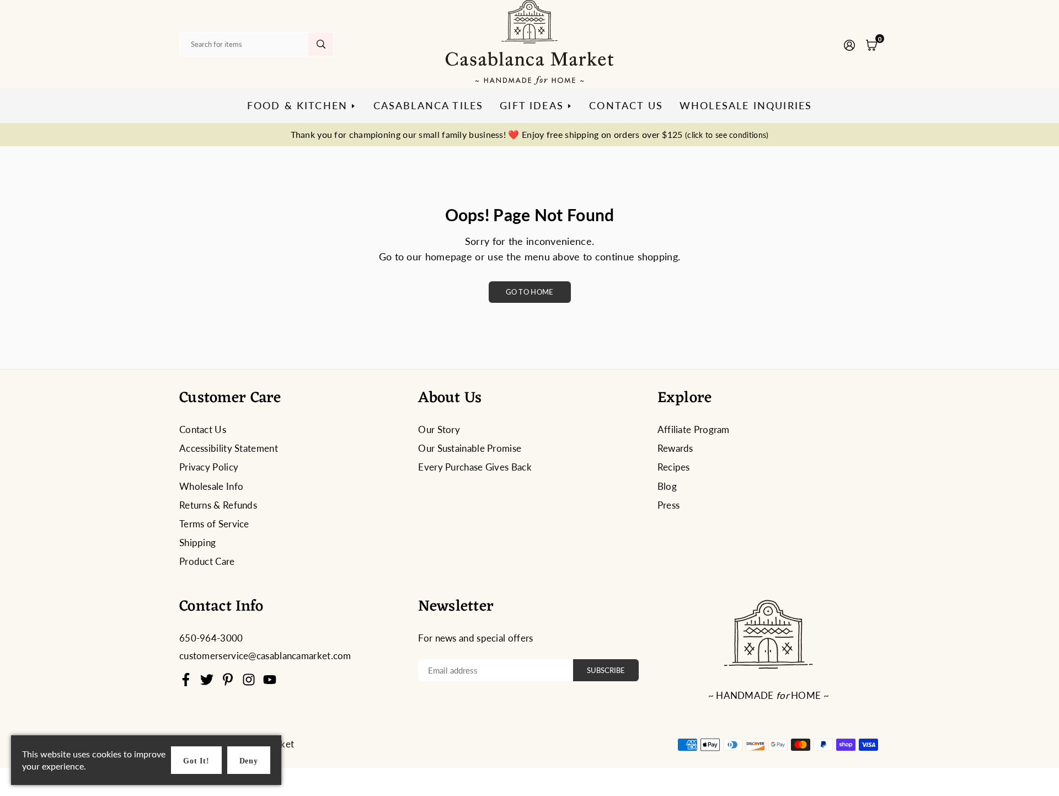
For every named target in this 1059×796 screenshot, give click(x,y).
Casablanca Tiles (428, 105)
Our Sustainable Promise (469, 448)
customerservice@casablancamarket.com (265, 656)
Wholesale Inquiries (746, 105)
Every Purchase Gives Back (475, 467)
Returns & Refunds (218, 505)
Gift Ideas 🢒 (536, 105)
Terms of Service (214, 524)
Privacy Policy (208, 467)
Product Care (207, 561)
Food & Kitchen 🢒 (302, 105)
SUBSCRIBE (606, 670)
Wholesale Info (211, 486)
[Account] (849, 44)
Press (668, 505)
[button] (871, 44)
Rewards (675, 448)
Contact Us (626, 105)
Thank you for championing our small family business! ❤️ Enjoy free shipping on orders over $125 (530, 134)
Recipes (673, 467)
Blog (667, 486)
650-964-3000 (211, 638)
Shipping (197, 542)
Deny (248, 761)
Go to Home (530, 291)
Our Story (439, 429)
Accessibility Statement (228, 448)
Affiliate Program (693, 429)
